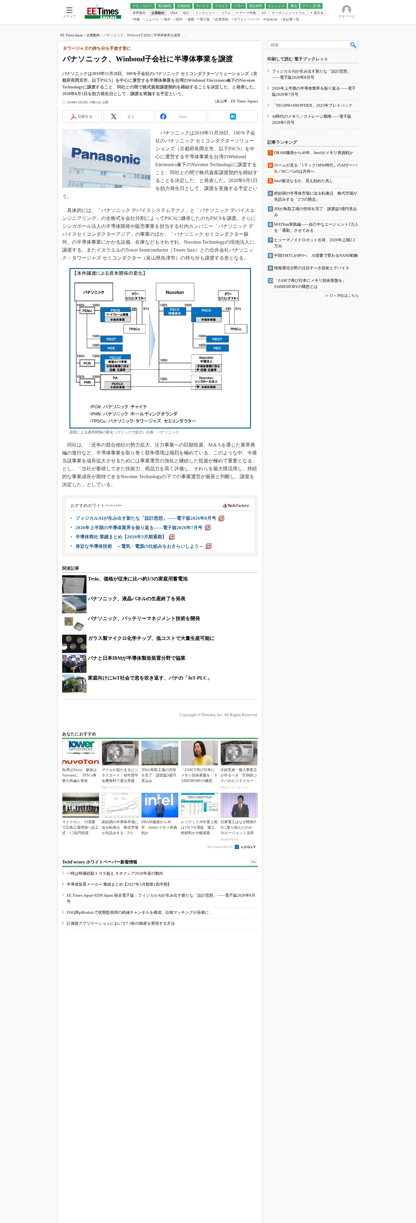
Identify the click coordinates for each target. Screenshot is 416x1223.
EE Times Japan (71, 35)
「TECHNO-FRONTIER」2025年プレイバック (312, 105)
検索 (353, 45)
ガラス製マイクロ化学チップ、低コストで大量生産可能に (151, 638)
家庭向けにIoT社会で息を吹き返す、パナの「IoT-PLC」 (150, 677)
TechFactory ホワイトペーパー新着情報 (99, 862)
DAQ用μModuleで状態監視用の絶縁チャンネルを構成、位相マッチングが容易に (138, 912)
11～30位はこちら (344, 295)
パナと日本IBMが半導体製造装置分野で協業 (136, 658)
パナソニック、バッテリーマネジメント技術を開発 (144, 618)
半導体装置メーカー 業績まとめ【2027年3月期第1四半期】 (119, 884)
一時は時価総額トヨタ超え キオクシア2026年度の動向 (115, 873)
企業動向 (93, 35)
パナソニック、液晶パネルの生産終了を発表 (136, 598)
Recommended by (220, 846)
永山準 (221, 101)
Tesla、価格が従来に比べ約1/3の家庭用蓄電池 (138, 578)
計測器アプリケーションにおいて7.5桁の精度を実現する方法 (121, 923)
